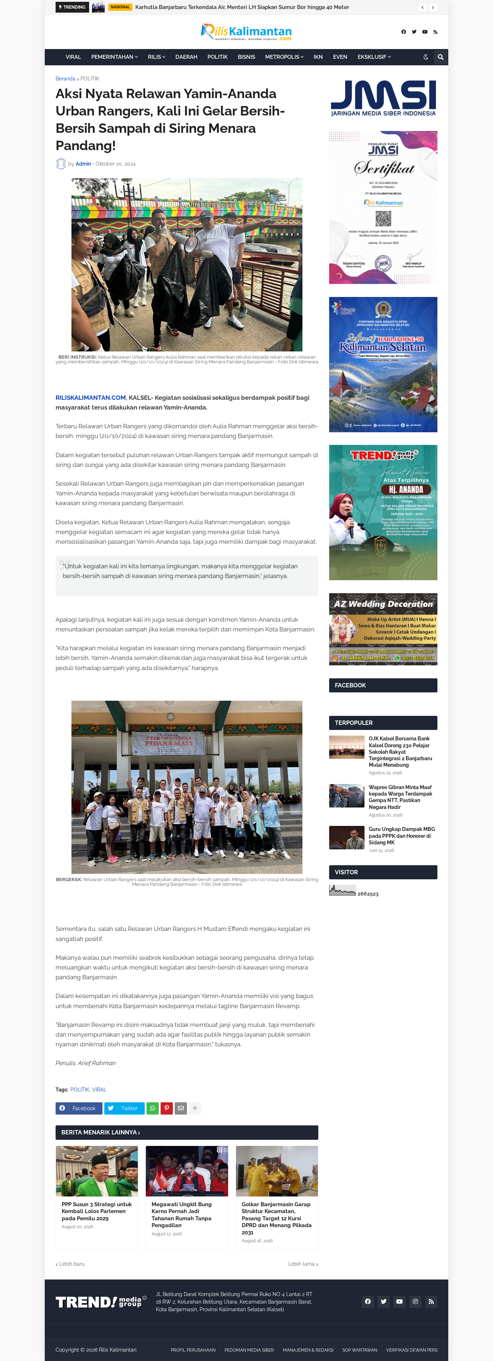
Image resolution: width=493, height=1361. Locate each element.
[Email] (181, 1108)
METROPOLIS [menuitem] (282, 57)
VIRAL (99, 1090)
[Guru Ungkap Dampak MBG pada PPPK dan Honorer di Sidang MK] (347, 837)
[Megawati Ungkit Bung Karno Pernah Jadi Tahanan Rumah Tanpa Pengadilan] (187, 1171)
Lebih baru (71, 1264)
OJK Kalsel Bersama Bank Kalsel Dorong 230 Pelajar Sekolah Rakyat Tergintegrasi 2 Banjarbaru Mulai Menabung (400, 752)
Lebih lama (301, 1264)
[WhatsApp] (153, 1108)
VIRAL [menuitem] (73, 57)
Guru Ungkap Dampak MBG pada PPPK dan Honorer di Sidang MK (402, 835)
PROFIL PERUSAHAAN (193, 1350)
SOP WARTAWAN (360, 1350)
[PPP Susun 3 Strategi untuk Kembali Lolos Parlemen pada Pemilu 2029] (97, 1171)
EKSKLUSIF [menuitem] (372, 57)
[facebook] (403, 32)
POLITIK (89, 78)
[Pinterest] (167, 1108)
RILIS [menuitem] (154, 57)
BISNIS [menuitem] (246, 57)
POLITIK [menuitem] (218, 57)
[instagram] (415, 1302)
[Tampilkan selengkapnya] (195, 1108)
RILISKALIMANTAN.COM (91, 397)
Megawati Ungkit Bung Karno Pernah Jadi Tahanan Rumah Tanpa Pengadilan (182, 1215)
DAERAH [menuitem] (186, 57)
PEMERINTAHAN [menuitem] (112, 57)
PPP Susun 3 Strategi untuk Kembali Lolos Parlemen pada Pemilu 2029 (97, 1211)
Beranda (65, 78)
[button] (422, 7)
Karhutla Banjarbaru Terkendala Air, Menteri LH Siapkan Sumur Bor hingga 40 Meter (242, 7)
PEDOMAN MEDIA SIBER (249, 1350)
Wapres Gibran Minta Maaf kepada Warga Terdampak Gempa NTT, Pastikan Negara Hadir (400, 797)
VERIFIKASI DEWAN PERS (411, 1350)
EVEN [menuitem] (340, 57)
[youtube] (425, 32)
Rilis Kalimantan (117, 1350)
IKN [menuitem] (318, 57)
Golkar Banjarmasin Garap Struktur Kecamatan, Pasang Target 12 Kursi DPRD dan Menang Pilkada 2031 (277, 1218)
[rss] (435, 32)
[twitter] (414, 32)
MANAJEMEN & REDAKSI (308, 1350)
